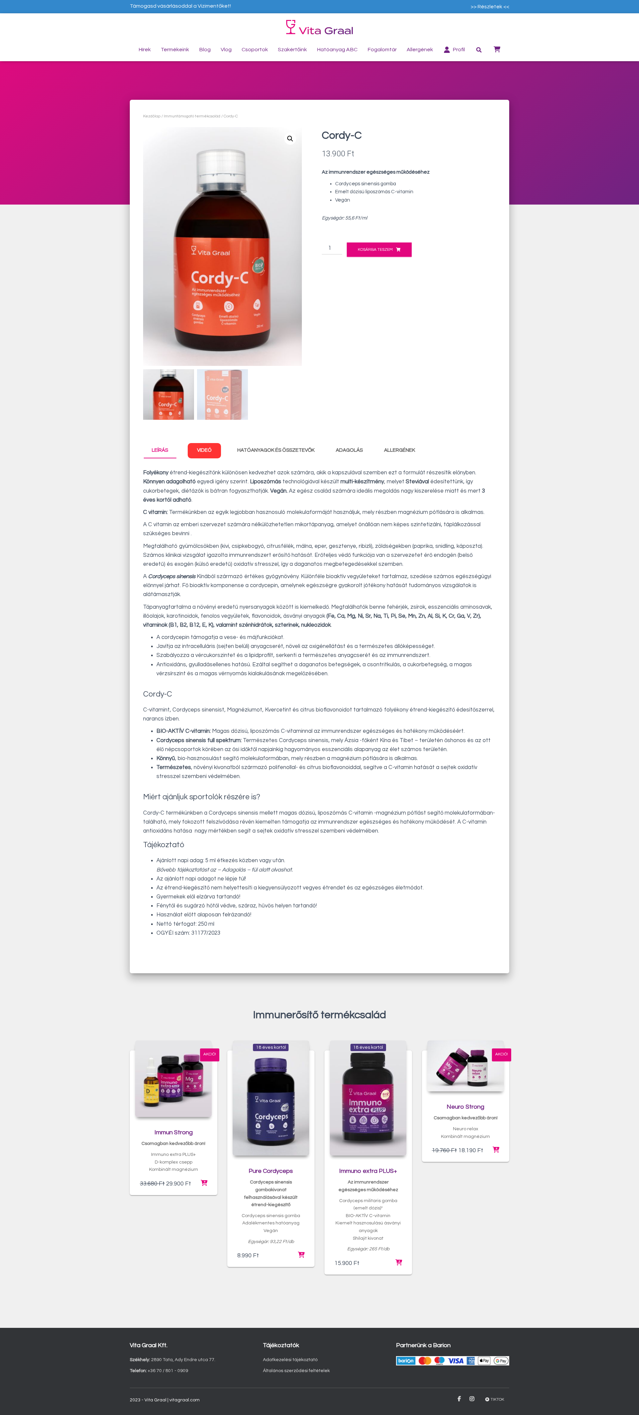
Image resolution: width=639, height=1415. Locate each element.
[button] (290, 139)
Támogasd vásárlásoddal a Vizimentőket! (180, 6)
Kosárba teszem (375, 249)
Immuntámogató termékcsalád (192, 116)
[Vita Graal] (319, 27)
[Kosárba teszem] (204, 1183)
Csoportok (255, 49)
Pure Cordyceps (271, 1171)
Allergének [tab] (399, 450)
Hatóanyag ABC (337, 49)
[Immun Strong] (173, 1078)
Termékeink (175, 49)
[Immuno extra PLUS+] (368, 1098)
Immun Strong (173, 1132)
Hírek (144, 49)
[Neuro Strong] (465, 1065)
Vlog (226, 49)
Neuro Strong (465, 1107)
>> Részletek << (490, 6)
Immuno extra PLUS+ (368, 1171)
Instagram (472, 1399)
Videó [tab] (204, 450)
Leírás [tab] (160, 450)
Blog (205, 49)
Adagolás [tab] (349, 450)
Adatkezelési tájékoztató (290, 1359)
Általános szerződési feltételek (296, 1370)
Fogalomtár (382, 49)
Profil (459, 49)
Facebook (459, 1399)
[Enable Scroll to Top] (625, 1401)
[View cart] (497, 49)
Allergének (420, 49)
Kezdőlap (151, 116)
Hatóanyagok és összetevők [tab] (276, 450)
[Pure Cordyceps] (271, 1098)
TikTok (497, 1399)
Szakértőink (292, 49)
